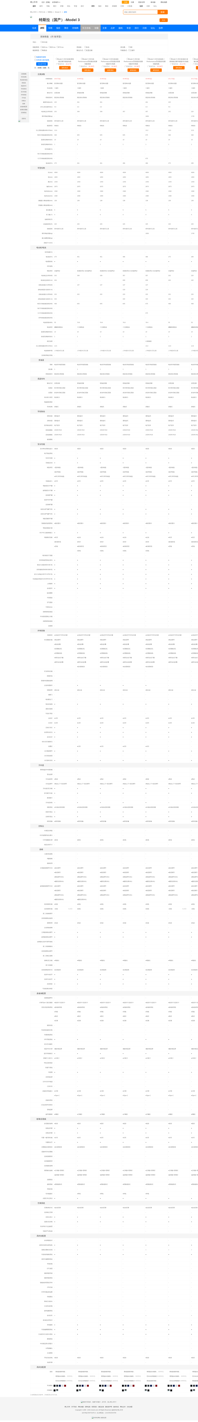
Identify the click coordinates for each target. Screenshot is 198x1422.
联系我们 (94, 1407)
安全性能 (23, 92)
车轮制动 (23, 89)
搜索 (163, 12)
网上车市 (34, 2)
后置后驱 (89, 50)
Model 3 (58, 12)
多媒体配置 (23, 106)
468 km (45, 47)
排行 (82, 6)
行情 (122, 6)
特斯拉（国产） (52, 20)
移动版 (153, 2)
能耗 (121, 28)
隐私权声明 (108, 1407)
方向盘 (24, 98)
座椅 (23, 103)
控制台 (24, 101)
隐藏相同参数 (41, 57)
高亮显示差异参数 (42, 60)
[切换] (48, 2)
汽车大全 (42, 12)
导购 (48, 6)
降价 (106, 6)
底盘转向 (23, 86)
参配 (42, 28)
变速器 (24, 83)
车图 (50, 28)
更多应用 (141, 2)
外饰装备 (23, 95)
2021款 (44, 42)
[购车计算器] (73, 64)
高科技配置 (24, 115)
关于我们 (74, 1407)
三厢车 (132, 50)
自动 (87, 47)
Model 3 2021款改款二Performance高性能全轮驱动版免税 (156, 61)
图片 (54, 6)
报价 (100, 6)
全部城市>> (56, 2)
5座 (131, 47)
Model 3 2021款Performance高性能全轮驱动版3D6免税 (133, 61)
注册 (132, 2)
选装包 (24, 118)
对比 (68, 6)
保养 (161, 28)
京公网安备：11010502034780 (106, 1413)
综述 (34, 28)
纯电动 (44, 50)
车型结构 (23, 77)
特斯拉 (50, 12)
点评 (113, 28)
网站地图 (81, 1407)
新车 (41, 6)
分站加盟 (129, 1407)
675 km (61, 47)
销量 (97, 28)
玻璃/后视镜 (23, 109)
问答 (148, 6)
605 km (53, 47)
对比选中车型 (42, 64)
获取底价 (65, 68)
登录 (125, 2)
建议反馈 (101, 1407)
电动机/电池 (23, 80)
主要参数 (23, 74)
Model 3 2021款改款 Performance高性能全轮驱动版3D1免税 (110, 61)
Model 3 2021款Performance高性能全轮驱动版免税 (87, 61)
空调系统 (23, 112)
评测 (61, 6)
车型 (75, 6)
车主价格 (86, 28)
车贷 (129, 28)
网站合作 (123, 1407)
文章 (105, 28)
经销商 (114, 6)
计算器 (129, 6)
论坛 (155, 6)
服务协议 (116, 1407)
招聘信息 (87, 1407)
